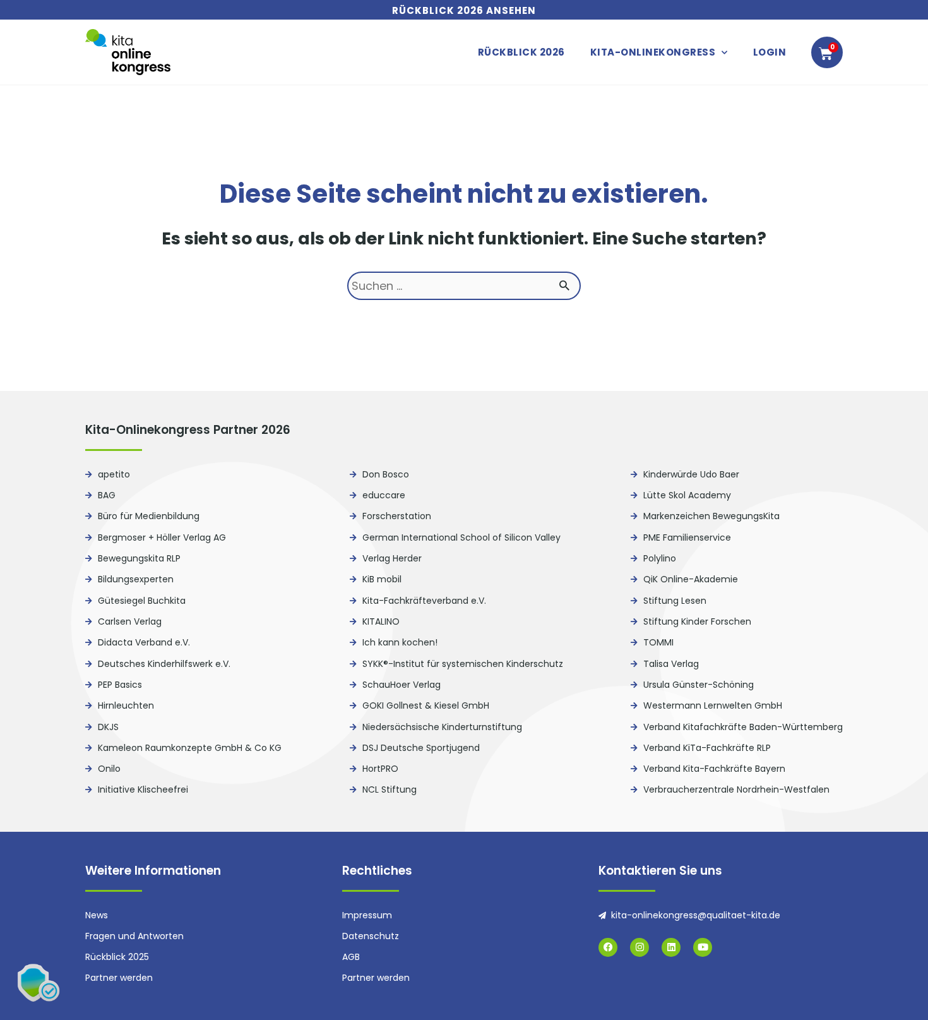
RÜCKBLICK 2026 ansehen (464, 10)
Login (770, 52)
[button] (38, 982)
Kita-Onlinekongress (653, 52)
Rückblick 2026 (521, 52)
